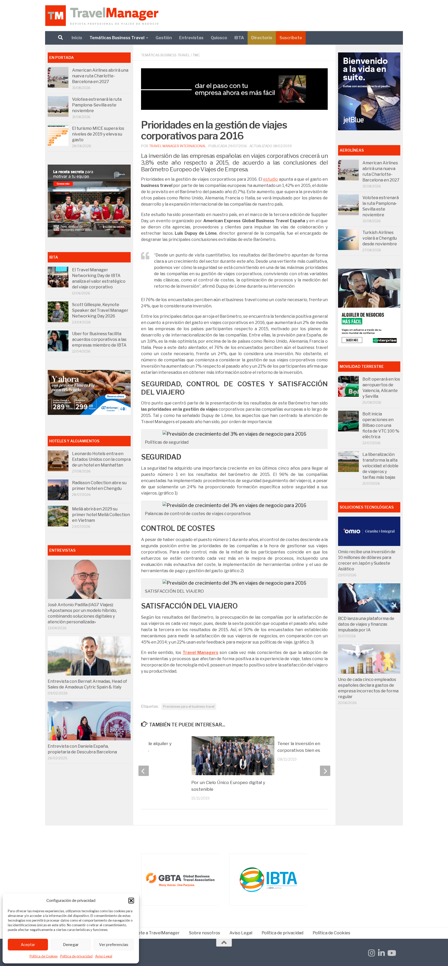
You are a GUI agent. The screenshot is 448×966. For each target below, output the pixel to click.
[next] (325, 771)
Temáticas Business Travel (116, 37)
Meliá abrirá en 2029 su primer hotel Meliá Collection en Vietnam (101, 514)
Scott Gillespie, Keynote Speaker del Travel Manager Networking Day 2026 (100, 310)
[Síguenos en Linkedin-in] (381, 953)
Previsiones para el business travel (188, 706)
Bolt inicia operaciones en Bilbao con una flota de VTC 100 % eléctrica (380, 425)
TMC (196, 55)
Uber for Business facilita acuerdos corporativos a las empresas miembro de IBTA (99, 339)
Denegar (71, 944)
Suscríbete (290, 37)
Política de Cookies (44, 956)
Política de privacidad (76, 956)
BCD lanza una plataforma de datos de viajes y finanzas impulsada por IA (366, 624)
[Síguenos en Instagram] (371, 953)
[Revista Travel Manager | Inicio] (101, 15)
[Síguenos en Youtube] (391, 953)
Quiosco (219, 37)
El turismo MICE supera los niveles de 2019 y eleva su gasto (98, 134)
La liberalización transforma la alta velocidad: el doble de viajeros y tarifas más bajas (380, 466)
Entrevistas (191, 37)
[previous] (143, 771)
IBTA (239, 37)
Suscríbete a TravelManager (151, 932)
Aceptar (28, 944)
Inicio (77, 37)
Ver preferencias (113, 944)
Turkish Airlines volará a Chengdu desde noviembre (379, 238)
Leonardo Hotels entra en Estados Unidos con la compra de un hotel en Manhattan (101, 459)
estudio (270, 179)
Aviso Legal (103, 956)
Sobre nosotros (204, 932)
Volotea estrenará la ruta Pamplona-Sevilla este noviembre (97, 105)
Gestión (164, 37)
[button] (131, 900)
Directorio (261, 37)
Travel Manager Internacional (177, 146)
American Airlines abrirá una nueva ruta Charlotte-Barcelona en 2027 (100, 76)
